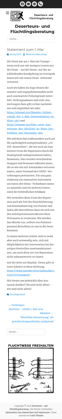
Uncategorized (17, 294)
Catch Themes (36, 415)
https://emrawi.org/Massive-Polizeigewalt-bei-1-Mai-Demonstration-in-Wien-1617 (31, 116)
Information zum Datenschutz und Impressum (27, 412)
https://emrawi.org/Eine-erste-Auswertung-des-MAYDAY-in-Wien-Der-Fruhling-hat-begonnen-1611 (30, 128)
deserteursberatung (36, 54)
